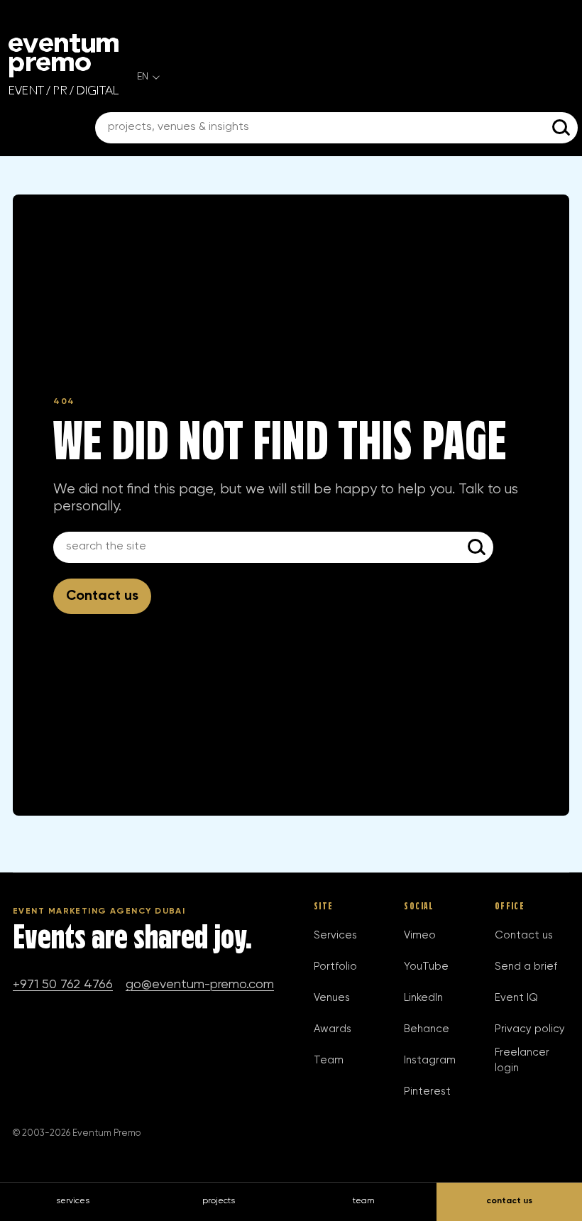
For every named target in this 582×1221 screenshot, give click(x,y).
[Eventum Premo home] (64, 64)
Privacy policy (530, 1029)
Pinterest (427, 1091)
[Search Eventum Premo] (562, 127)
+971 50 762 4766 (63, 984)
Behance (426, 1029)
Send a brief (526, 966)
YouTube (426, 966)
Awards (332, 1029)
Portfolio (335, 966)
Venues (332, 997)
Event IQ (516, 997)
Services (335, 935)
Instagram (430, 1060)
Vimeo (420, 935)
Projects (218, 1201)
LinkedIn (423, 997)
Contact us (102, 596)
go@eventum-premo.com (200, 984)
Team (329, 1060)
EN (142, 77)
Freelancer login (522, 1060)
